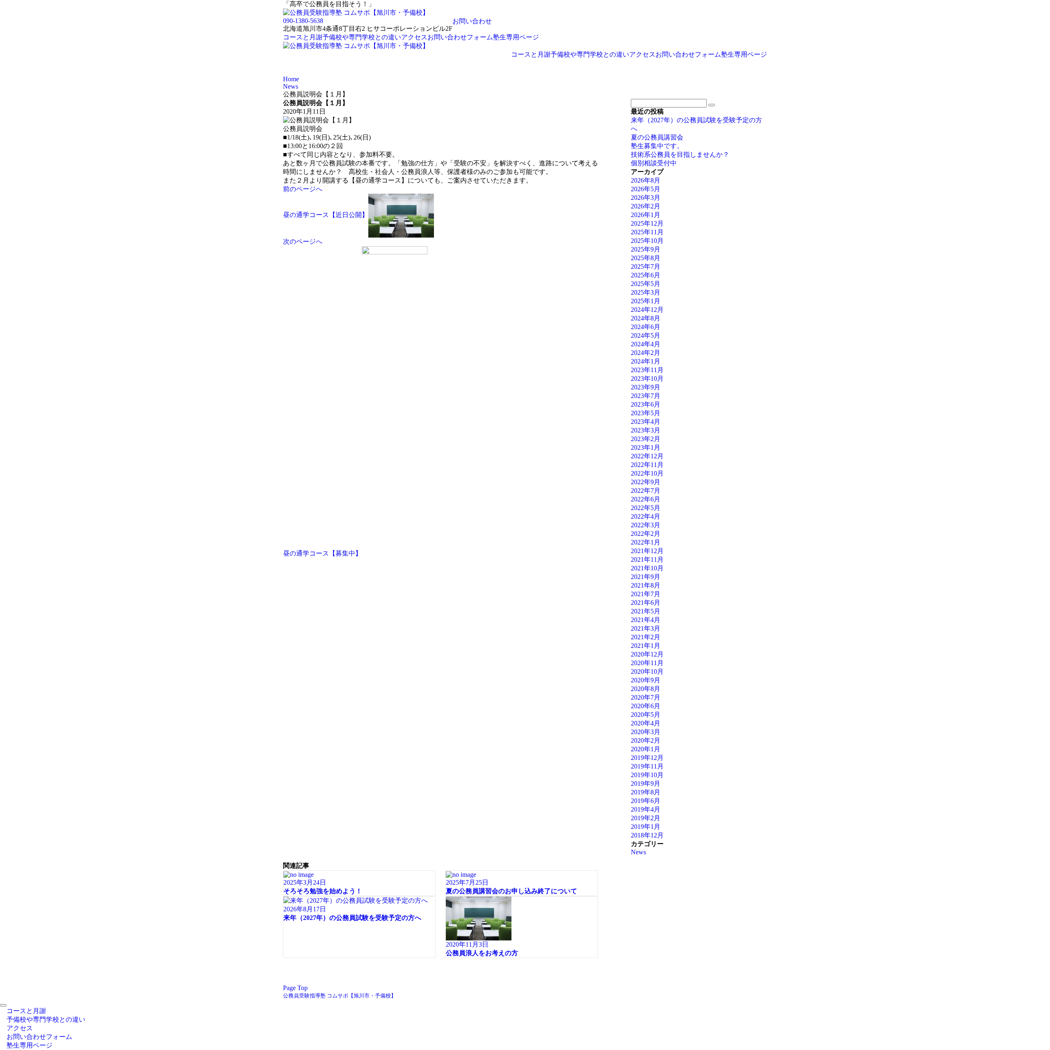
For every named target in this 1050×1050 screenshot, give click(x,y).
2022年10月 (647, 473)
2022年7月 (645, 490)
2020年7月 (645, 697)
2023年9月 (645, 387)
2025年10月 (647, 240)
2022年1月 (645, 542)
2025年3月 (645, 292)
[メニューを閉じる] (3, 1005)
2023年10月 (647, 378)
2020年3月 (645, 731)
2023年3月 (645, 430)
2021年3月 (645, 628)
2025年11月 (647, 232)
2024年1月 (645, 361)
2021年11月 (647, 559)
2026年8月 (645, 180)
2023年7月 (645, 395)
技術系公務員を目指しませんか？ (680, 154)
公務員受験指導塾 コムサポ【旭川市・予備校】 (339, 996)
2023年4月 (645, 421)
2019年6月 (645, 800)
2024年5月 (645, 335)
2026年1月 (645, 214)
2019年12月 (647, 757)
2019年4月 (645, 809)
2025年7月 (645, 266)
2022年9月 (645, 481)
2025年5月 (645, 283)
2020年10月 (647, 671)
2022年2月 (645, 533)
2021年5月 (645, 611)
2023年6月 (645, 404)
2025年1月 (645, 300)
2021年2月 (645, 637)
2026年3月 (645, 197)
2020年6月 (645, 705)
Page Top (295, 987)
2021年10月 (647, 568)
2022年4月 (645, 516)
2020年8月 (645, 688)
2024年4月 (645, 344)
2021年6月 (645, 602)
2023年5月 (645, 412)
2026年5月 (645, 188)
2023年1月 (645, 447)
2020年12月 (647, 654)
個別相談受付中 (654, 163)
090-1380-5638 (303, 20)
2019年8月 (645, 792)
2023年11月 (647, 369)
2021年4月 (645, 619)
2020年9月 (645, 680)
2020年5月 (645, 714)
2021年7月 (645, 593)
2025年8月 (645, 257)
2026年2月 (645, 206)
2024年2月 (645, 352)
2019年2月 (645, 817)
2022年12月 (647, 456)
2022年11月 (647, 464)
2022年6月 (645, 499)
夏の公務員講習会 (657, 137)
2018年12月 (647, 835)
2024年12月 (647, 309)
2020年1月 (645, 749)
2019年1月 (645, 826)
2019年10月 (647, 774)
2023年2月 (645, 438)
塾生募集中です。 (657, 145)
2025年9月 (645, 249)
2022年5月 (645, 507)
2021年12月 (647, 550)
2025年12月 (647, 223)
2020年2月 (645, 740)
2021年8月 (645, 585)
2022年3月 (645, 525)
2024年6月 (645, 326)
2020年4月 (645, 723)
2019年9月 (645, 783)
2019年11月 (647, 766)
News (638, 852)
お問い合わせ (472, 21)
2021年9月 (645, 576)
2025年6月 (645, 275)
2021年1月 (645, 645)
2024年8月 (645, 318)
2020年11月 (647, 662)
